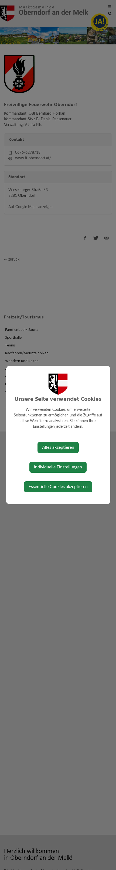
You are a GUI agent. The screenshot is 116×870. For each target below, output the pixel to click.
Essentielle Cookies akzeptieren (58, 487)
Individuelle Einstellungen (58, 467)
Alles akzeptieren (58, 447)
